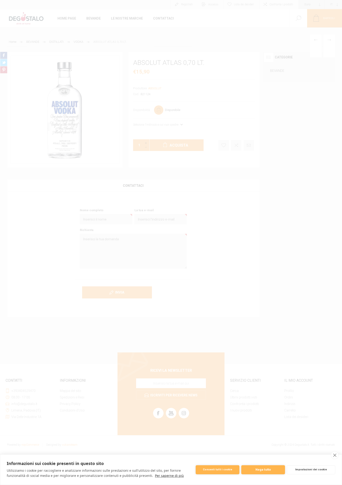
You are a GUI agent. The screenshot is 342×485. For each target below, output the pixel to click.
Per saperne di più (169, 475)
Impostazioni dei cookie (311, 469)
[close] (335, 455)
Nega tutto (263, 469)
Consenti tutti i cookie (217, 469)
